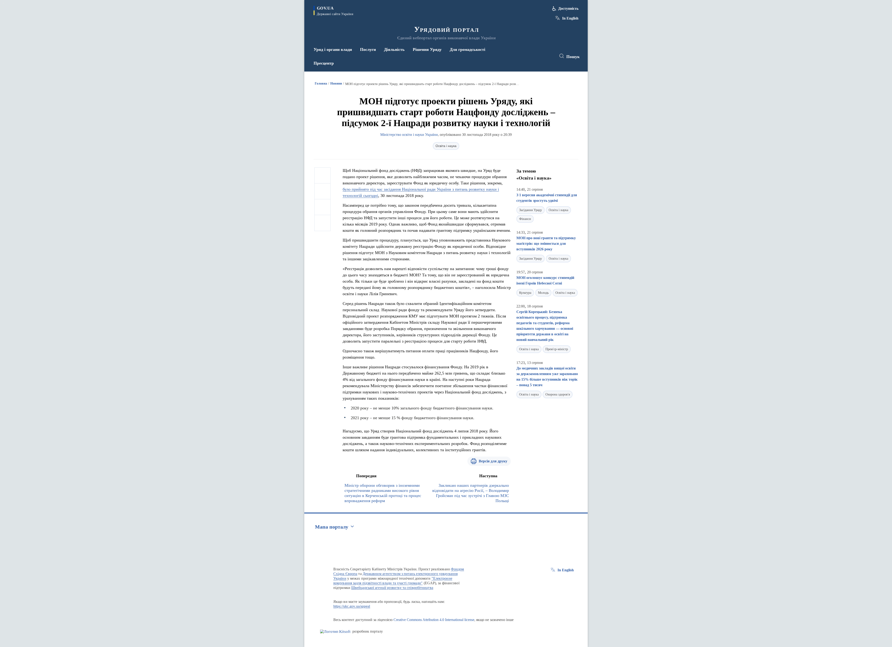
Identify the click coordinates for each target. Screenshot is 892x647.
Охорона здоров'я (557, 394)
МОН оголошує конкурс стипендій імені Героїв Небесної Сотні (545, 280)
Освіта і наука (446, 146)
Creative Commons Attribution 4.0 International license (434, 620)
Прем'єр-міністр (556, 349)
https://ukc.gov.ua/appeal (351, 606)
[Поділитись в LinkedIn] (322, 223)
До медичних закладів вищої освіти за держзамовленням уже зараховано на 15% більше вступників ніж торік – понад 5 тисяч (547, 376)
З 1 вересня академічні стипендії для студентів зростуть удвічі (546, 198)
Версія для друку (493, 461)
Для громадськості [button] (467, 49)
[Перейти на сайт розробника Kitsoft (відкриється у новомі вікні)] (335, 632)
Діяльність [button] (394, 49)
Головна (321, 83)
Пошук (573, 56)
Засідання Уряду (530, 210)
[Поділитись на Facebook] (322, 175)
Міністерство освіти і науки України (409, 135)
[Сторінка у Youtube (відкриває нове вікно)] (548, 56)
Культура (525, 292)
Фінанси (525, 219)
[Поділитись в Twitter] (322, 191)
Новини (336, 83)
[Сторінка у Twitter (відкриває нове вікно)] (540, 56)
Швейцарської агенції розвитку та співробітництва (392, 588)
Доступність (568, 8)
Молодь (543, 292)
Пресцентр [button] (324, 63)
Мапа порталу (331, 527)
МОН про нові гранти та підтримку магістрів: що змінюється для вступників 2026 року (546, 243)
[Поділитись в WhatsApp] (322, 207)
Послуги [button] (368, 49)
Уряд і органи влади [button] (333, 49)
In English (570, 18)
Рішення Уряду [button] (427, 49)
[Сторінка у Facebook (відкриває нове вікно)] (531, 56)
